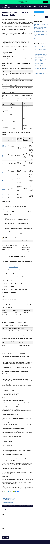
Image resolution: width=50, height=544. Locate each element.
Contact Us (40, 6)
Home (13, 6)
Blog (17, 6)
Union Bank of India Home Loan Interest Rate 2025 (12, 496)
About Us (34, 6)
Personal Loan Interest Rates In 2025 (10, 502)
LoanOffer (5, 6)
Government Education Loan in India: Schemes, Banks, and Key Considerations (40, 28)
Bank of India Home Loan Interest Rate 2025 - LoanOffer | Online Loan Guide (41, 48)
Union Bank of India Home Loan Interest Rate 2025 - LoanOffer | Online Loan (40, 61)
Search (35, 15)
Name (3, 528)
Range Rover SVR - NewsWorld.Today (41, 72)
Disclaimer (46, 6)
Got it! (45, 1)
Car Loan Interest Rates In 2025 (8, 499)
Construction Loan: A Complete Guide (25, 506)
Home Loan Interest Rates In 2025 (9, 498)
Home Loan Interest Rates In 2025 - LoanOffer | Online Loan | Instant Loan (41, 54)
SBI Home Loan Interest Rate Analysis (10, 500)
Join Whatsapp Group (39, 12)
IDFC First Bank (3, 196)
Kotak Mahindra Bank (4, 146)
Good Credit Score (13, 267)
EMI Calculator (22, 6)
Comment (4, 514)
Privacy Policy (29, 6)
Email (3, 531)
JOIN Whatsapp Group (22, 1)
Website (3, 534)
